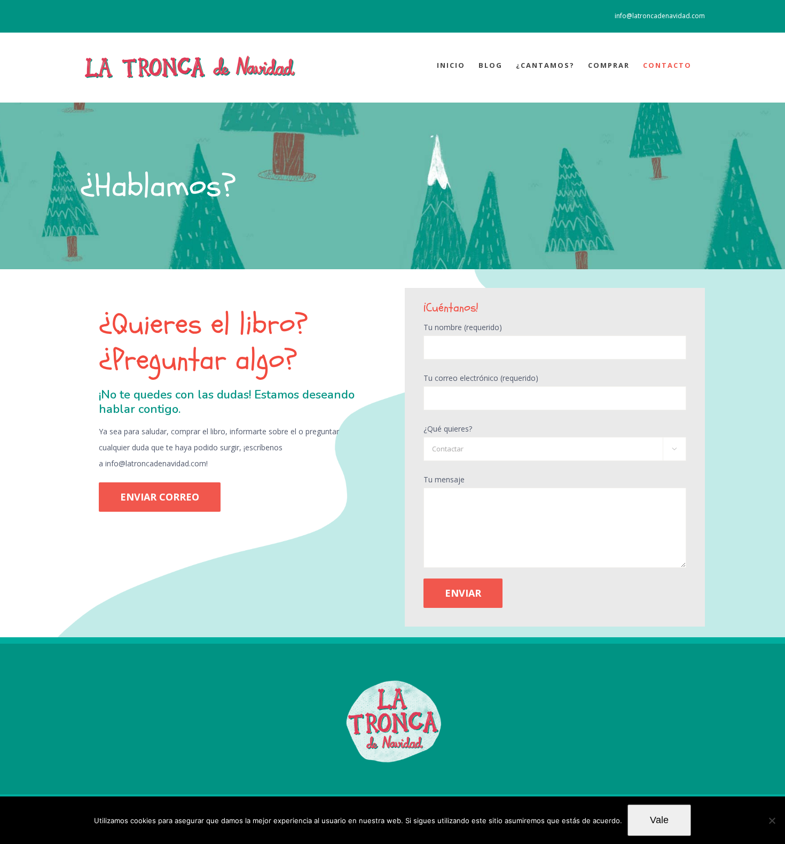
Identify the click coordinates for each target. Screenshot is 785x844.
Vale (659, 820)
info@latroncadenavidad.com (660, 15)
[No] (771, 820)
